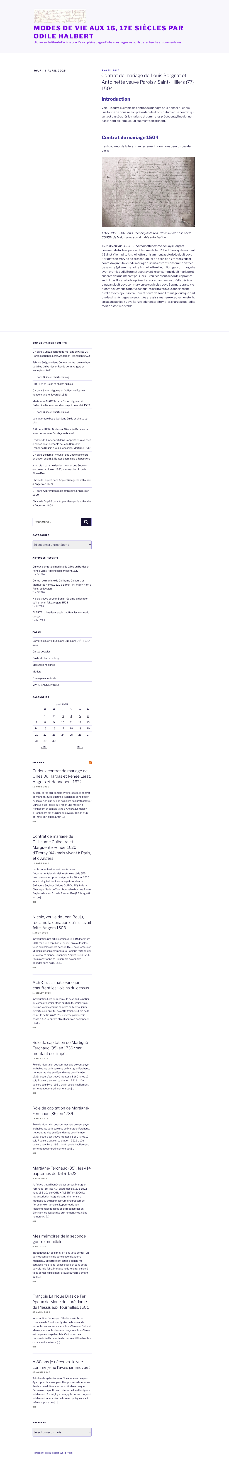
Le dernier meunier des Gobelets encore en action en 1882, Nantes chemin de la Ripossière (60, 469)
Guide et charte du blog (56, 377)
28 (36, 740)
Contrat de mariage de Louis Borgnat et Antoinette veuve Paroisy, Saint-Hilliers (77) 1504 (147, 82)
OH (34, 351)
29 (45, 740)
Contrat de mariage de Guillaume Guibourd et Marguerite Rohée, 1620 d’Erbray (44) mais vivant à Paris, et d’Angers (62, 584)
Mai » (80, 746)
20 (88, 728)
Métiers (37, 671)
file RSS (39, 762)
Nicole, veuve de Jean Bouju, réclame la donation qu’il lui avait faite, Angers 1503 (62, 922)
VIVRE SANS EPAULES (46, 684)
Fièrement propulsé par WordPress (52, 1452)
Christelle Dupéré (42, 501)
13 (88, 722)
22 (44, 734)
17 (63, 728)
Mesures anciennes (44, 664)
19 (80, 728)
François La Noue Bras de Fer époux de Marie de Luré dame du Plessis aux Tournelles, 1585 (61, 1302)
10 (62, 722)
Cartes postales (41, 651)
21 (36, 734)
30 (54, 740)
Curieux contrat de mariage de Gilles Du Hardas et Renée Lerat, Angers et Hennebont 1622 (61, 366)
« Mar (44, 746)
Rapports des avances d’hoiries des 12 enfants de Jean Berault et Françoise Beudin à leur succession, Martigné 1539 (62, 444)
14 (36, 728)
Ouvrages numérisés (44, 678)
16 (53, 728)
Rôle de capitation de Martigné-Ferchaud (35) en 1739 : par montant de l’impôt (61, 1048)
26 (79, 734)
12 (80, 722)
